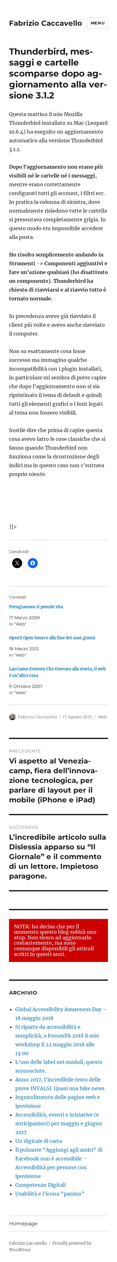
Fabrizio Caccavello (45, 23)
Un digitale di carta (38, 1141)
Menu (98, 22)
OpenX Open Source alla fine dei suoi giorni (52, 638)
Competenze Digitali (40, 1185)
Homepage (23, 1224)
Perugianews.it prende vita (36, 607)
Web (102, 716)
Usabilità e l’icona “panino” (49, 1194)
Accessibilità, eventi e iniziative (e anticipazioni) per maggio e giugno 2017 (58, 1123)
